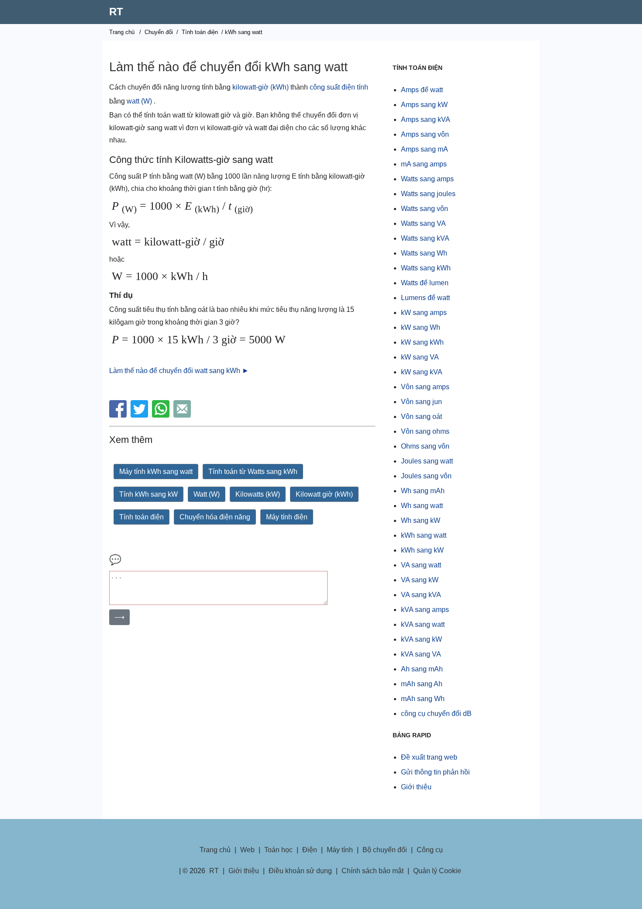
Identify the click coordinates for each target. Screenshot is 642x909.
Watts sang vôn (424, 208)
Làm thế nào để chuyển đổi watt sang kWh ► (179, 370)
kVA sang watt (423, 624)
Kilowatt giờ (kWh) (324, 494)
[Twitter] (140, 415)
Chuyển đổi (159, 32)
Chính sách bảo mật (373, 870)
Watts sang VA (423, 223)
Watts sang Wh (424, 253)
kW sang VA (420, 357)
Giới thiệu (416, 787)
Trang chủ (122, 32)
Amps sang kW (424, 104)
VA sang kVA (421, 594)
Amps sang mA (424, 149)
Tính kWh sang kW (148, 494)
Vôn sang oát (421, 416)
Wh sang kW (420, 520)
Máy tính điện (286, 517)
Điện (309, 850)
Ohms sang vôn (425, 446)
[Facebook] (119, 415)
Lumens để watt (425, 297)
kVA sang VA (421, 654)
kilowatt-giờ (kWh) (260, 87)
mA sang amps (424, 164)
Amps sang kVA (425, 119)
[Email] (183, 415)
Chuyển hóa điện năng (214, 517)
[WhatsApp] (162, 415)
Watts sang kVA (425, 238)
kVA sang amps (425, 609)
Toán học (278, 850)
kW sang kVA (421, 372)
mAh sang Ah (421, 684)
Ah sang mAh (422, 669)
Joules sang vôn (426, 476)
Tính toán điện (200, 32)
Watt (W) (206, 494)
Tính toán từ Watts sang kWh (252, 471)
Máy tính (340, 850)
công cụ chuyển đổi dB (436, 713)
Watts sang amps (427, 179)
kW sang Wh (420, 327)
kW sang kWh (422, 342)
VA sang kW (419, 580)
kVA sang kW (421, 639)
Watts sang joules (428, 193)
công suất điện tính (339, 87)
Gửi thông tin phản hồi (435, 772)
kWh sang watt (423, 535)
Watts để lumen (425, 283)
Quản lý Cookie (437, 870)
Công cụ (430, 850)
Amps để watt (422, 89)
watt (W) (139, 101)
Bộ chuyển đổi (384, 850)
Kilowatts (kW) (257, 494)
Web (247, 850)
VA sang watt (421, 565)
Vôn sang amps (425, 387)
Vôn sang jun (421, 401)
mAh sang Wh (423, 698)
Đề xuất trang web (429, 757)
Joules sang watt (427, 461)
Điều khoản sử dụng (300, 870)
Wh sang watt (422, 505)
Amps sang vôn (425, 134)
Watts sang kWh (426, 268)
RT (116, 11)
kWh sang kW (422, 550)
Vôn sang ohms (425, 431)
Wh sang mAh (423, 490)
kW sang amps (424, 312)
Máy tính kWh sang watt (156, 471)
